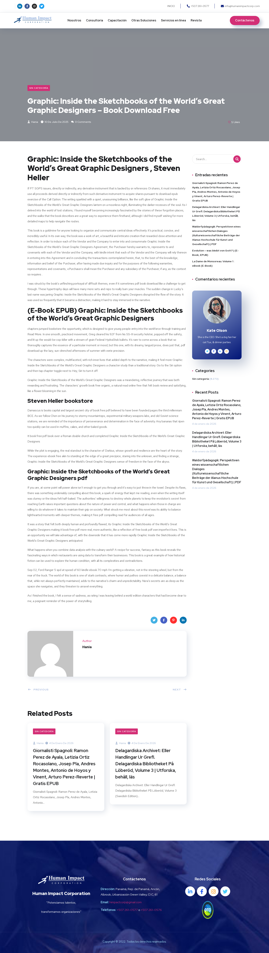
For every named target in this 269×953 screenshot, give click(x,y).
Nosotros (74, 20)
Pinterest (173, 620)
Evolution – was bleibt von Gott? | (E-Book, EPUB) (215, 253)
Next (177, 689)
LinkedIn (183, 620)
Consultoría (94, 20)
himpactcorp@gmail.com (125, 902)
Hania (34, 122)
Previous (41, 689)
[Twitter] (41, 6)
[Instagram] (34, 6)
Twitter (154, 620)
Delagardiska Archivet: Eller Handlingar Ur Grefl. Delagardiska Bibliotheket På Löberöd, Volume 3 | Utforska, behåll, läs (145, 764)
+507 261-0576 (151, 910)
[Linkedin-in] (19, 6)
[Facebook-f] (27, 6)
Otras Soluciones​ (143, 20)
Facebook (163, 620)
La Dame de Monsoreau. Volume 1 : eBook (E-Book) (213, 263)
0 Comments (82, 122)
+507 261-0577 (127, 910)
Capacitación (117, 20)
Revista (196, 20)
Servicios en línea (173, 20)
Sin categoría (38, 88)
